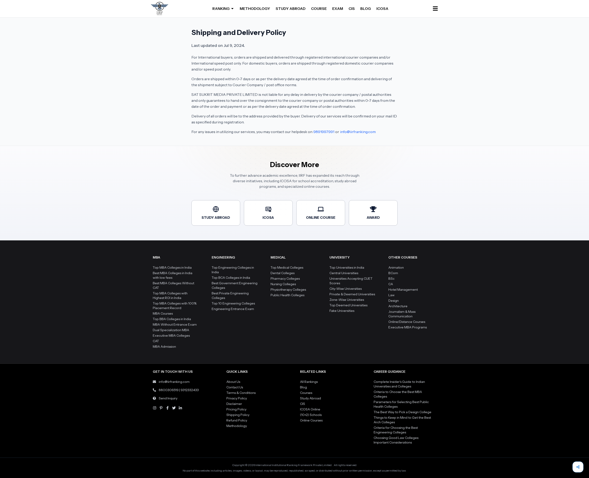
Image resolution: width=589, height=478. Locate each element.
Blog (303, 387)
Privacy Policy (236, 398)
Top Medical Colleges (287, 267)
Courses (306, 393)
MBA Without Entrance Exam (175, 324)
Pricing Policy (236, 409)
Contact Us (234, 387)
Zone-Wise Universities (346, 300)
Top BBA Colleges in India (172, 319)
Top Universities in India (346, 267)
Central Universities (343, 273)
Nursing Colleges (283, 284)
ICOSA (382, 8)
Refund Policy (236, 420)
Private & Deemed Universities (352, 294)
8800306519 (169, 390)
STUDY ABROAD (291, 8)
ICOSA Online (310, 409)
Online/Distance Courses (406, 322)
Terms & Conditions (241, 393)
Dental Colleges (282, 273)
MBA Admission (164, 346)
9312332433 (190, 390)
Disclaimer (234, 404)
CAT (156, 341)
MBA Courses (163, 313)
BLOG (365, 8)
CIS (352, 8)
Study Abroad (310, 398)
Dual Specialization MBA (171, 330)
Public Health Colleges (287, 295)
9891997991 (323, 131)
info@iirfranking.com (358, 131)
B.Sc (391, 278)
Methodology (236, 426)
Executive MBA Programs (407, 327)
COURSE (319, 8)
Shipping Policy (237, 415)
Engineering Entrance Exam (233, 309)
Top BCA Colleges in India (231, 278)
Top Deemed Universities (348, 305)
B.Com (393, 273)
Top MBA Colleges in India (172, 267)
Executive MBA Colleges (171, 335)
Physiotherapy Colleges (288, 289)
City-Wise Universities (345, 289)
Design (393, 301)
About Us (233, 382)
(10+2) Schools (311, 415)
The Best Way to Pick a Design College (402, 412)
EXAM (337, 8)
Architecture (397, 306)
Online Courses (311, 420)
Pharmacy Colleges (285, 278)
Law (391, 295)
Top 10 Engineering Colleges (233, 303)
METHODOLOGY (255, 8)
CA (390, 284)
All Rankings (309, 382)
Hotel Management (403, 289)
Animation (396, 267)
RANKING (221, 8)
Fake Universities (341, 311)
